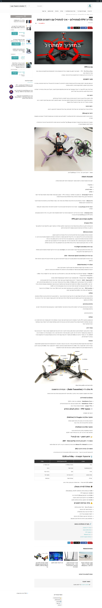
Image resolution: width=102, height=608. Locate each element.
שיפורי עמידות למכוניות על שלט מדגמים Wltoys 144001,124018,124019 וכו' (41, 565)
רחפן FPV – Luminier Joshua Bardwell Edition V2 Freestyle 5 (24, 85)
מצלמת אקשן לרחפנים (85, 536)
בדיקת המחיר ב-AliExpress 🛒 (16, 44)
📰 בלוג (59, 605)
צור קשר (44, 11)
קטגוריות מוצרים (82, 11)
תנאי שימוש (50, 11)
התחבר (97, 1)
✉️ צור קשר (59, 603)
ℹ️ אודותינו (59, 601)
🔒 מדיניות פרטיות (57, 597)
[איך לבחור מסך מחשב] (56, 552)
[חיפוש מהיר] (29, 6)
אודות (61, 11)
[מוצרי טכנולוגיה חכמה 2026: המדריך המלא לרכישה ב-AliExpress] (86, 552)
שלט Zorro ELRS (87, 530)
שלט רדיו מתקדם (87, 527)
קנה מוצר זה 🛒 (15, 33)
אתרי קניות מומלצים (70, 11)
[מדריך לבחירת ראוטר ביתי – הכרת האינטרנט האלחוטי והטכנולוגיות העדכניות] (71, 552)
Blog (88, 14)
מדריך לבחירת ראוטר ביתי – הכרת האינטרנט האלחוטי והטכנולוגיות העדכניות (72, 565)
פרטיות (56, 11)
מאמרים (91, 17)
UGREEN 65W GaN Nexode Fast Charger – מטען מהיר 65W (19, 51)
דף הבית (90, 11)
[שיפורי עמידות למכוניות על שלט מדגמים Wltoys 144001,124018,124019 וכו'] (41, 552)
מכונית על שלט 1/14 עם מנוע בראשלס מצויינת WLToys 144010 (24, 91)
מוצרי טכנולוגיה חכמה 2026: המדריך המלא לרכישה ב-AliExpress (87, 564)
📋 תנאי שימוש (58, 599)
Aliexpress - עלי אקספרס (22, 36)
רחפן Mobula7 (87, 534)
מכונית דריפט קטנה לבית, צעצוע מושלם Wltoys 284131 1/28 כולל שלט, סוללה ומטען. (24, 97)
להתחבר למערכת (85, 584)
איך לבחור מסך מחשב (57, 562)
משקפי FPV (88, 532)
